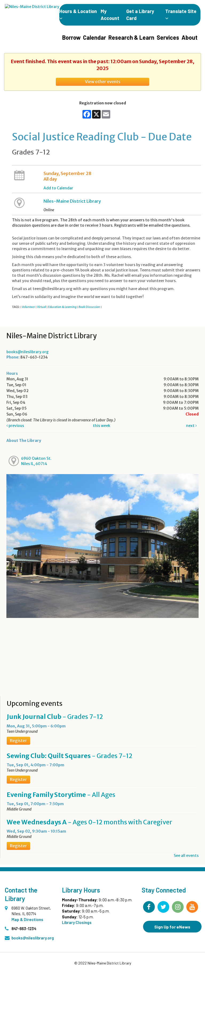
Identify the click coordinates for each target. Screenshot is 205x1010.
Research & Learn (131, 37)
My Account (110, 14)
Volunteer (28, 307)
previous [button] (16, 425)
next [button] (190, 425)
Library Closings (77, 922)
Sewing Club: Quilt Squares (69, 756)
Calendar (94, 37)
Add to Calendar (58, 188)
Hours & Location (78, 11)
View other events (102, 81)
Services (168, 37)
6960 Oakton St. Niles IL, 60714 (36, 461)
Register (18, 740)
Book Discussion (89, 307)
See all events (186, 855)
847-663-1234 (23, 928)
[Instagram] (178, 907)
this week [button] (101, 425)
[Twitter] (163, 907)
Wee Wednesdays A (89, 822)
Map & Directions (27, 919)
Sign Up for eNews (172, 926)
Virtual (41, 307)
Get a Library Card (140, 14)
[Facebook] (149, 907)
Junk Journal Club (55, 716)
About (190, 37)
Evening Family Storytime (61, 795)
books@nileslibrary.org (27, 351)
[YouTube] (192, 907)
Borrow (71, 37)
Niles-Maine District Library (72, 201)
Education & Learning (62, 307)
